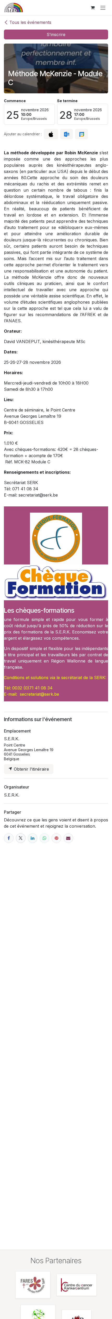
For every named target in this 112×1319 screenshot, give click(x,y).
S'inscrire (56, 34)
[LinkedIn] (33, 838)
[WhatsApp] (44, 838)
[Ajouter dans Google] (81, 134)
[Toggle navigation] (103, 7)
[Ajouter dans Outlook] (66, 134)
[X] (21, 838)
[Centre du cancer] (77, 1285)
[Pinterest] (56, 838)
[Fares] (32, 1285)
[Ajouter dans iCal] (51, 134)
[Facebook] (9, 838)
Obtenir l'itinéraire (31, 769)
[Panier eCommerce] (92, 7)
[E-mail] (68, 838)
